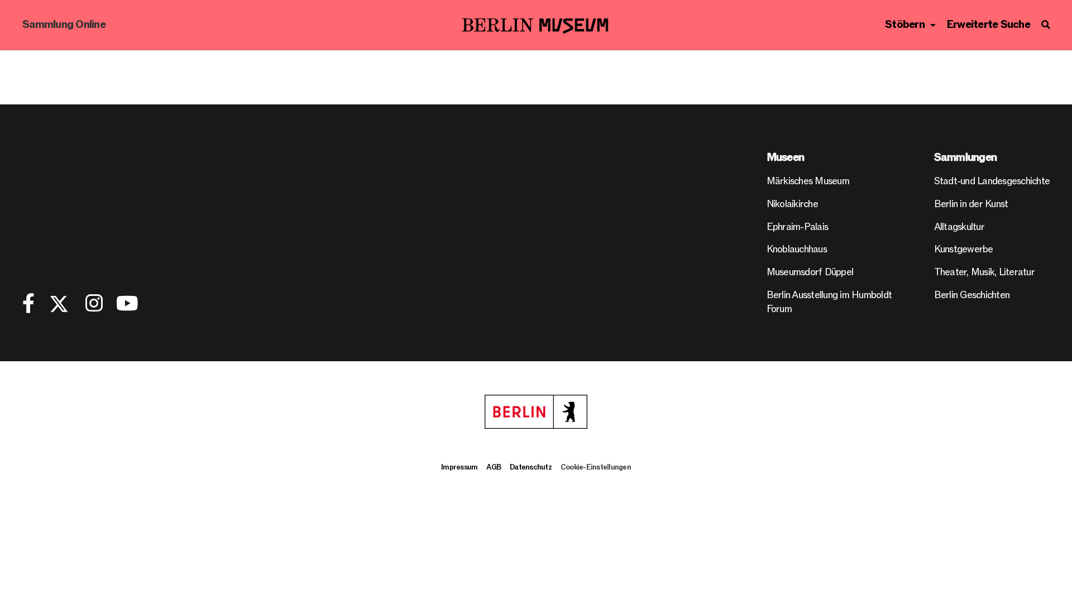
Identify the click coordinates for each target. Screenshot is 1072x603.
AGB (493, 467)
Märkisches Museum (808, 181)
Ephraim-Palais (798, 227)
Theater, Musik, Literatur (984, 272)
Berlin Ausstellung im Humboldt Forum (829, 302)
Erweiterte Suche (988, 25)
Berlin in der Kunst (971, 204)
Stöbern (905, 25)
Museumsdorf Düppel (810, 272)
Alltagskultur (959, 227)
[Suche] (1045, 25)
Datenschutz (531, 467)
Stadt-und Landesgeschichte (992, 181)
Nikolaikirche (792, 204)
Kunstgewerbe (963, 249)
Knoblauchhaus (797, 249)
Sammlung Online (64, 25)
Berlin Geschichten (972, 295)
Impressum (459, 467)
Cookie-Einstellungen (596, 467)
